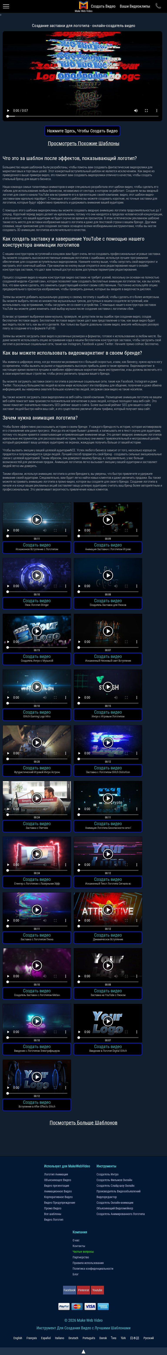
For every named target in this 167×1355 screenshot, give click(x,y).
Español (46, 1338)
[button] (37, 522)
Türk (123, 1338)
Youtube (97, 1290)
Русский (149, 1338)
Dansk (103, 1338)
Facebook (69, 1290)
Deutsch (73, 1338)
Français (32, 1338)
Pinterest (83, 1290)
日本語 (134, 1338)
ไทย (113, 1338)
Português (89, 1338)
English (17, 1338)
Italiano (59, 1338)
